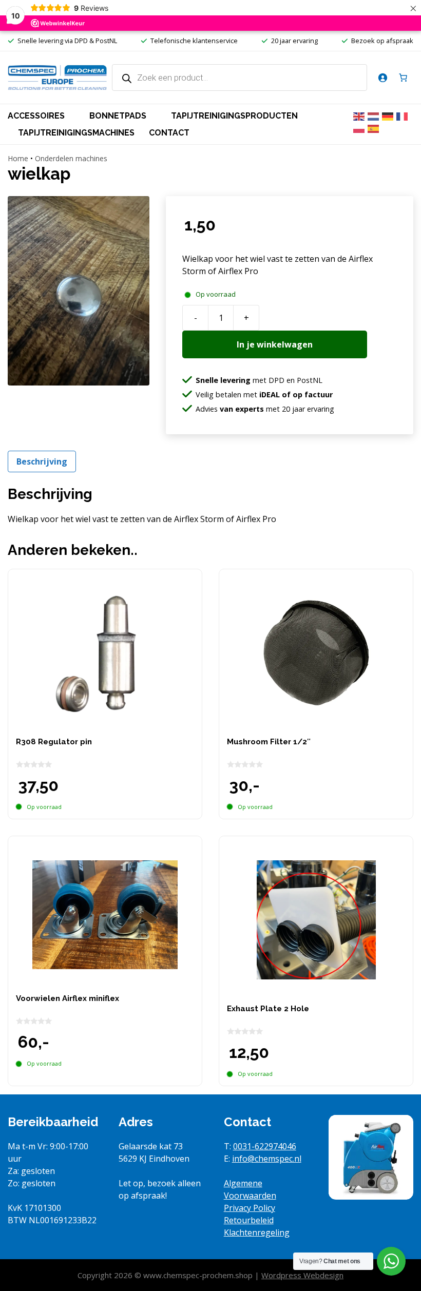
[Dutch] (375, 115)
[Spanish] (375, 127)
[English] (360, 115)
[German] (389, 115)
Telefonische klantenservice (194, 40)
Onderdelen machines (71, 158)
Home (18, 158)
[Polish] (360, 127)
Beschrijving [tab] (41, 461)
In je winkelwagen (275, 344)
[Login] (382, 77)
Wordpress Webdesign (302, 1275)
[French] (403, 115)
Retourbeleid (249, 1220)
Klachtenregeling (257, 1232)
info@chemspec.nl (266, 1158)
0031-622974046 (264, 1146)
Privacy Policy (249, 1207)
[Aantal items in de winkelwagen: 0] (403, 77)
